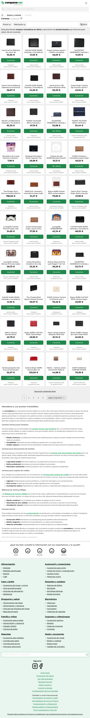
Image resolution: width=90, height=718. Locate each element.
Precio (5, 24)
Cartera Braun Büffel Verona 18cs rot (33, 369)
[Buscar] (3, 9)
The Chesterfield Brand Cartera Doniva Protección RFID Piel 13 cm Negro (33, 298)
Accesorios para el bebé (13, 620)
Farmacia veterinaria (12, 647)
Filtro (84, 24)
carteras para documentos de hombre (66, 453)
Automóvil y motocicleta (57, 564)
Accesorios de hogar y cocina (15, 585)
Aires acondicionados (12, 588)
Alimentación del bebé (13, 603)
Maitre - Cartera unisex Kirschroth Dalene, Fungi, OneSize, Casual (56, 369)
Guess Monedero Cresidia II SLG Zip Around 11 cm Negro (33, 263)
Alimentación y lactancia (13, 606)
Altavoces (51, 603)
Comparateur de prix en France (45, 701)
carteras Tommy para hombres (44, 429)
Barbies (50, 623)
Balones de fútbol (54, 585)
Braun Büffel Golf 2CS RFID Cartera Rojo (34, 334)
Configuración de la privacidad (45, 691)
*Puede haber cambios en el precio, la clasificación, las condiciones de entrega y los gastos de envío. (45, 714)
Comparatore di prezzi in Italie (45, 698)
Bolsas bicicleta (53, 594)
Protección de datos (45, 676)
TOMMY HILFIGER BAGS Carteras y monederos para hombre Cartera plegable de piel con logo (33, 122)
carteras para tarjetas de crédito (56, 475)
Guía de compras (45, 688)
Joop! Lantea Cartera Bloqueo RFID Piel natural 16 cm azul (56, 334)
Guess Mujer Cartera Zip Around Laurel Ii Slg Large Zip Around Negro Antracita (79, 87)
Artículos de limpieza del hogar (16, 609)
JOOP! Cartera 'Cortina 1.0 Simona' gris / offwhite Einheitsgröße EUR (56, 298)
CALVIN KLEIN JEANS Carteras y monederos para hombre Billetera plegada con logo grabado (33, 51)
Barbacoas (7, 594)
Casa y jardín (7, 582)
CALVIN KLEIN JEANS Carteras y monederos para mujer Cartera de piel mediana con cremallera (79, 228)
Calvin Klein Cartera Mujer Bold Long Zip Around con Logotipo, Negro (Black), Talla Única (79, 192)
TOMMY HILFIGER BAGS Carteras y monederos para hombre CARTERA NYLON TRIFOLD (79, 122)
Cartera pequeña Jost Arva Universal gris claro (11, 369)
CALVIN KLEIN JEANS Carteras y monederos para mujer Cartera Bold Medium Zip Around (33, 87)
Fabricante (18, 24)
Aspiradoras (52, 606)
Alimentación (8, 564)
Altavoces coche (54, 577)
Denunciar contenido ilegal (45, 391)
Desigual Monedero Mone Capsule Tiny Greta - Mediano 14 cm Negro (33, 157)
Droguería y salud (10, 599)
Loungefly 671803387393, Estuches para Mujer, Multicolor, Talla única (56, 228)
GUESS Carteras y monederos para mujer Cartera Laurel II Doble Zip (79, 157)
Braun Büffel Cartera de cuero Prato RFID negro (79, 334)
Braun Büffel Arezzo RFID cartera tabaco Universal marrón (56, 192)
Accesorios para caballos (13, 638)
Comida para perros (11, 644)
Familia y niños (9, 616)
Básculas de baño (10, 612)
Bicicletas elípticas (55, 591)
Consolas (51, 629)
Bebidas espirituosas (12, 571)
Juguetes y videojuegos (57, 616)
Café (5, 577)
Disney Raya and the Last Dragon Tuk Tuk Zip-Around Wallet (56, 263)
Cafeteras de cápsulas (56, 612)
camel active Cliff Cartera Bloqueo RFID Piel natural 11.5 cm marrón (56, 87)
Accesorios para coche (56, 568)
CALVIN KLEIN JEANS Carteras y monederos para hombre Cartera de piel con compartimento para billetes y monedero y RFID (11, 298)
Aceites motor (53, 574)
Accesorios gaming (55, 620)
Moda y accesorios (54, 634)
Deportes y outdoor (55, 582)
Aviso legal (45, 673)
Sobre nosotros (45, 685)
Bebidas (6, 568)
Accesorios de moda (55, 638)
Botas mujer (52, 644)
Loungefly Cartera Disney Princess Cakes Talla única (10, 263)
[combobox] (47, 9)
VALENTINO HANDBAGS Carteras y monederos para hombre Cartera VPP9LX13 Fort (79, 51)
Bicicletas (51, 588)
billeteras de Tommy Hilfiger (16, 494)
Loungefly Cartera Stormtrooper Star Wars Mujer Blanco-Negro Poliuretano (11, 228)
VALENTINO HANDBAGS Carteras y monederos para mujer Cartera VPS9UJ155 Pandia (79, 263)
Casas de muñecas (55, 626)
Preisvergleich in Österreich (45, 704)
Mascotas (6, 634)
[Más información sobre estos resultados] (21, 18)
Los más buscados (45, 679)
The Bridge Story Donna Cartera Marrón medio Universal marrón (10, 192)
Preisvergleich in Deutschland (45, 707)
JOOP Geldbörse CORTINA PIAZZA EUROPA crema (79, 369)
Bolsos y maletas (14, 15)
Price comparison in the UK (45, 710)
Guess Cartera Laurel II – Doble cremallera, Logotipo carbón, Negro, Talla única (56, 51)
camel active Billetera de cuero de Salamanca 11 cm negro (11, 51)
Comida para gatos (11, 641)
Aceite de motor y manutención (60, 571)
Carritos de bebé (10, 629)
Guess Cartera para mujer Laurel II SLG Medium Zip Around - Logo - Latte (34, 228)
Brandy (6, 574)
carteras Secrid (32, 513)
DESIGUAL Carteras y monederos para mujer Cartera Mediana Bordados (33, 192)
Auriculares (51, 609)
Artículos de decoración (13, 591)
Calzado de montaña (56, 647)
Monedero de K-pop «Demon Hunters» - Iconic (10, 157)
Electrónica (51, 599)
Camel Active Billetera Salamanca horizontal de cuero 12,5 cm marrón (11, 87)
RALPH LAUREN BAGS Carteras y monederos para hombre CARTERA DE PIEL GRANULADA (11, 122)
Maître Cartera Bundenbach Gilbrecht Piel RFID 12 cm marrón (11, 334)
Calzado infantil (9, 626)
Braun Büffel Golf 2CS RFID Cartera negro (79, 298)
